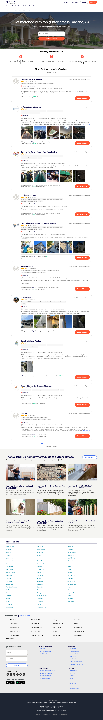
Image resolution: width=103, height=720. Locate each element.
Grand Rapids (41, 561)
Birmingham (10, 546)
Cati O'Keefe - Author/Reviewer (46, 518)
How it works (73, 670)
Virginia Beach (72, 593)
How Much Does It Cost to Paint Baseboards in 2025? (80, 487)
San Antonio (71, 581)
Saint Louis (40, 572)
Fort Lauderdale (11, 587)
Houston (70, 578)
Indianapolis (10, 607)
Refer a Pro (73, 656)
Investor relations (74, 681)
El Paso (70, 572)
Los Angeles (10, 561)
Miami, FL (77, 624)
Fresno (8, 555)
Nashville (70, 564)
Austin (70, 567)
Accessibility (59, 707)
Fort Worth (71, 575)
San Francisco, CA (37, 635)
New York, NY (78, 627)
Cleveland (40, 601)
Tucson (8, 552)
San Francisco (10, 572)
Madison (70, 598)
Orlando (9, 596)
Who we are (73, 673)
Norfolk (70, 587)
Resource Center (74, 654)
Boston (39, 555)
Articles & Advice (38, 6)
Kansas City (40, 569)
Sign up (16, 665)
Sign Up (92, 2)
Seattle (70, 596)
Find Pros (42, 648)
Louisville (40, 546)
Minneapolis (41, 564)
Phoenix (8, 549)
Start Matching (51, 39)
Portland (70, 546)
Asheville (40, 584)
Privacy (42, 707)
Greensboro (41, 590)
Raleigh (39, 593)
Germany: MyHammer (41, 702)
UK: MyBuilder (72, 702)
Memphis (70, 561)
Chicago (9, 604)
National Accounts (45, 681)
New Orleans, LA (57, 627)
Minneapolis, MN (36, 627)
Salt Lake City (72, 584)
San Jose (9, 575)
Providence (71, 558)
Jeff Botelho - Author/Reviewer (16, 483)
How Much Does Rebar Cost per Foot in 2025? (51, 487)
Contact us (73, 683)
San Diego (9, 569)
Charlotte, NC (35, 620)
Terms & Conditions (61, 710)
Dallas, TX (77, 620)
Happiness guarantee (76, 686)
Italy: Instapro (52, 702)
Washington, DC (79, 635)
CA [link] (12, 10)
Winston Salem (42, 596)
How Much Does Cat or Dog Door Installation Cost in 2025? (18, 522)
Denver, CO (14, 624)
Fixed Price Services (45, 654)
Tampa (8, 598)
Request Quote (82, 98)
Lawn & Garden (22, 6)
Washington (10, 584)
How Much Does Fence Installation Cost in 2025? (50, 522)
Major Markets (12, 542)
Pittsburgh (71, 555)
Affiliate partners (74, 688)
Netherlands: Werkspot (62, 702)
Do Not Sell (53, 707)
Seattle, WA (56, 635)
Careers (72, 675)
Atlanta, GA (13, 620)
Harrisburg (71, 549)
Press (71, 678)
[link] (51, 81)
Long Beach (10, 558)
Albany (39, 578)
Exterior (14, 6)
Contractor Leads (45, 678)
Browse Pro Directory (46, 651)
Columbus (40, 604)
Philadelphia (72, 552)
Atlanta (8, 601)
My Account (73, 648)
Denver (8, 578)
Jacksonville (10, 590)
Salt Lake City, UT (58, 631)
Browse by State (25, 615)
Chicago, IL (56, 620)
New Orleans (41, 549)
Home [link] (7, 10)
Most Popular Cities (11, 616)
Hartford (9, 581)
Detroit (39, 558)
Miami (8, 593)
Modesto (9, 564)
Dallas (69, 569)
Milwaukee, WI (14, 627)
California (47, 707)
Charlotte (40, 587)
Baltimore (40, 552)
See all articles (89, 457)
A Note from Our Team (76, 661)
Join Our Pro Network (46, 673)
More (30, 6)
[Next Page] (65, 443)
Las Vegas (40, 575)
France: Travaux (31, 702)
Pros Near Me (73, 659)
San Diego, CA (14, 635)
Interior (8, 6)
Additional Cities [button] (10, 638)
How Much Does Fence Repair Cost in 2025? (82, 522)
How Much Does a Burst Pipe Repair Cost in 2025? (19, 487)
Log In (84, 2)
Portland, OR (35, 631)
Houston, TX (35, 624)
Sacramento (10, 567)
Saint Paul (40, 567)
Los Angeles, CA (57, 624)
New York (40, 581)
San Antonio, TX (79, 631)
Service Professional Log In (47, 670)
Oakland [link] (17, 10)
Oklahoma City (42, 607)
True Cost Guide (74, 651)
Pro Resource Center (45, 675)
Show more (86, 124)
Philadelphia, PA (15, 631)
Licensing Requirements (76, 664)
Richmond (71, 590)
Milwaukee (71, 601)
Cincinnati (40, 598)
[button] (27, 132)
